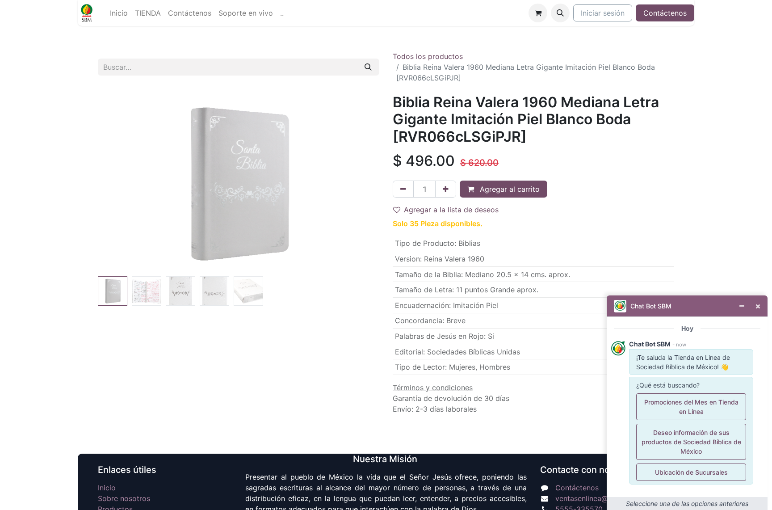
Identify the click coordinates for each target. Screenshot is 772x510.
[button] (560, 13)
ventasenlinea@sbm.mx (594, 498)
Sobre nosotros (124, 498)
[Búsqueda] (368, 67)
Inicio (107, 487)
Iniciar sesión (603, 12)
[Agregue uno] (445, 189)
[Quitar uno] (403, 189)
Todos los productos (428, 56)
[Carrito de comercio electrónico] (538, 13)
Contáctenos (665, 12)
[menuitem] (118, 13)
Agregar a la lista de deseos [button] (451, 209)
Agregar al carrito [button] (509, 189)
